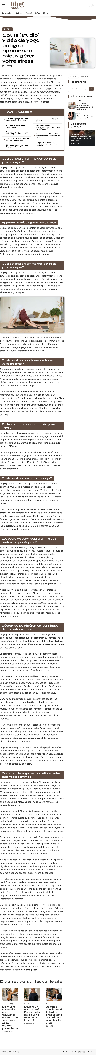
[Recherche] (85, 5)
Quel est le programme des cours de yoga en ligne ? (17, 119)
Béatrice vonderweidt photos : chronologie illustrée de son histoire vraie (54, 1014)
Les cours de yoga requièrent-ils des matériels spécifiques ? (48, 127)
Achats (78, 100)
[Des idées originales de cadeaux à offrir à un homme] (72, 105)
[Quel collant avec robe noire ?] (72, 116)
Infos (7, 29)
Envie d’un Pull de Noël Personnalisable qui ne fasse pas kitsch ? (32, 1013)
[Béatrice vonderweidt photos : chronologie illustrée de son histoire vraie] (54, 994)
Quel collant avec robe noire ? (84, 117)
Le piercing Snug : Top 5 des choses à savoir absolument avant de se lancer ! (81, 137)
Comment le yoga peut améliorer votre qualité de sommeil (47, 144)
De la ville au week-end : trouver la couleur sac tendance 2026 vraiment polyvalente (10, 1017)
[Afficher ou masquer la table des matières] (47, 112)
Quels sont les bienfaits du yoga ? (47, 120)
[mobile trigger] (4, 5)
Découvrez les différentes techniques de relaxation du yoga (48, 135)
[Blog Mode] (16, 5)
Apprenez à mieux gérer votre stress (16, 126)
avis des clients (33, 452)
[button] (92, 76)
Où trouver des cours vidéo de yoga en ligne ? (17, 146)
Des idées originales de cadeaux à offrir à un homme (85, 106)
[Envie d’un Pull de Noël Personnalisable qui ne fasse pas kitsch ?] (32, 994)
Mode (26, 1004)
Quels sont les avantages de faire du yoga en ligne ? (17, 139)
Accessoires (7, 1004)
